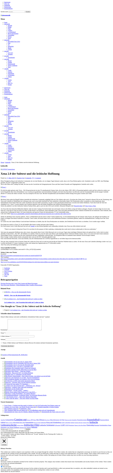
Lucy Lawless (8, 271)
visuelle (6, 68)
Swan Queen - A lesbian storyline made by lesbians (18, 405)
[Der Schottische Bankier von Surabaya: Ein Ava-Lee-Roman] (22, 379)
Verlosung (29, 427)
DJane (34, 420)
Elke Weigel (47, 419)
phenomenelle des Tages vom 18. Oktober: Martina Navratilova (22, 412)
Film (9, 43)
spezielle (6, 59)
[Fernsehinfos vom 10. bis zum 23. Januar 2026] (18, 361)
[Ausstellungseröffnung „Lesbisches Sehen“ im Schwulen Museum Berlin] (25, 395)
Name (3, 333)
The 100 (6, 274)
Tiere (9, 67)
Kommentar (4, 330)
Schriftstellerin (104, 425)
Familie (10, 62)
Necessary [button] (3, 456)
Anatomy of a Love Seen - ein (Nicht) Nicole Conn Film (20, 407)
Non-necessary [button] (5, 465)
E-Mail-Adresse (6, 336)
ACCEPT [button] (13, 435)
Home (2, 162)
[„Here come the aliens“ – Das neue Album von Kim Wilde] (21, 398)
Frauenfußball (93, 419)
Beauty (10, 60)
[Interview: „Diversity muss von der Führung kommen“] (20, 382)
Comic (9, 70)
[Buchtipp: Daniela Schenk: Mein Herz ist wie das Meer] (20, 369)
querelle (6, 51)
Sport (9, 38)
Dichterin (29, 419)
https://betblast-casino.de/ (11, 408)
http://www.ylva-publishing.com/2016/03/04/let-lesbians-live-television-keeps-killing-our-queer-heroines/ (30, 262)
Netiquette (7, 5)
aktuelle (10, 25)
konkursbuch (43, 422)
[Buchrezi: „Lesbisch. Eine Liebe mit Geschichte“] (18, 387)
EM (61, 420)
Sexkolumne (11, 57)
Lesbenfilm (67, 422)
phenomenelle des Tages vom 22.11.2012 (53, 412)
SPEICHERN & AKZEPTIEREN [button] (10, 471)
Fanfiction (7, 268)
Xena (5, 276)
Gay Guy (10, 53)
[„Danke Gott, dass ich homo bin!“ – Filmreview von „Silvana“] (22, 385)
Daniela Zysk (20, 178)
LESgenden (11, 75)
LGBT (63, 425)
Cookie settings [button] (5, 435)
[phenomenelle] (5, 15)
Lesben (63, 422)
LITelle (10, 49)
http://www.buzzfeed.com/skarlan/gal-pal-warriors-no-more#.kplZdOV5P (21, 255)
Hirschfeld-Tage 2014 (14, 41)
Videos (10, 76)
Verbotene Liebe (23, 427)
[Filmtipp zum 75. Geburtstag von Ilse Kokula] (17, 374)
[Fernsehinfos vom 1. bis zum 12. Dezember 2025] (18, 366)
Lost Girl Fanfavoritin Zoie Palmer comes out (47, 405)
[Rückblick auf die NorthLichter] (13, 389)
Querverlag (90, 425)
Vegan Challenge (12, 65)
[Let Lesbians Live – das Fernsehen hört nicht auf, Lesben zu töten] (23, 299)
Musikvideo (71, 425)
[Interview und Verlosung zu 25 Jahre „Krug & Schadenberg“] (22, 377)
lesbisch (73, 422)
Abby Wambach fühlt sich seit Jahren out (15, 410)
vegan (8, 427)
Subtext (6, 273)
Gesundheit (11, 35)
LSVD (67, 425)
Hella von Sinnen (9, 422)
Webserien (11, 46)
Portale (10, 84)
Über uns (6, 4)
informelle (7, 24)
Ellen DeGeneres (54, 420)
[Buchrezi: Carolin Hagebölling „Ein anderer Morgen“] (20, 393)
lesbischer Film (31, 425)
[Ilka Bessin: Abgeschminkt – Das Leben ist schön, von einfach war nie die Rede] (27, 376)
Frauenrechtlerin (104, 420)
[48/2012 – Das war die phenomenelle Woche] (17, 292)
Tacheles (10, 54)
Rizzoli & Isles (78, 206)
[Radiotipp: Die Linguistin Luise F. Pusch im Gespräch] (20, 368)
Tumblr (32, 226)
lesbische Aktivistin (79, 422)
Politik (9, 27)
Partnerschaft (11, 64)
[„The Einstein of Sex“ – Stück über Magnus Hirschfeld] (20, 397)
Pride (9, 29)
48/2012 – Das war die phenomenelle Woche (17, 295)
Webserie (34, 427)
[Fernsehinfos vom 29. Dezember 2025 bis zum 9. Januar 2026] (22, 363)
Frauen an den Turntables (71, 420)
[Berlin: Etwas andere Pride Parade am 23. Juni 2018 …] (20, 392)
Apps (9, 81)
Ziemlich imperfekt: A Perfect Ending (48, 407)
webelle (6, 78)
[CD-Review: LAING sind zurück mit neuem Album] (19, 381)
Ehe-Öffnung (40, 420)
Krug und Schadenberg (53, 422)
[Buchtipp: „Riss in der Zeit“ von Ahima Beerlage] (18, 373)
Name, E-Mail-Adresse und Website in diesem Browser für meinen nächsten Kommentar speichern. (30, 343)
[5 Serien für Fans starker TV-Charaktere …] (17, 384)
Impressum (7, 2)
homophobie (30, 422)
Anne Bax (3, 420)
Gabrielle (6, 269)
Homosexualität (37, 422)
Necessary (6, 458)
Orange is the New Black (80, 425)
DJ (32, 420)
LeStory (10, 30)
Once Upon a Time (90, 206)
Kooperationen (8, 8)
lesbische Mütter (20, 425)
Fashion (10, 72)
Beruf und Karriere (13, 33)
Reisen (10, 37)
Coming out (20, 419)
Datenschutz (7, 7)
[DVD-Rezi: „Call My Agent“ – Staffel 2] (16, 390)
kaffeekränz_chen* (25, 408)
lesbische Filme (86, 422)
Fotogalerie (11, 73)
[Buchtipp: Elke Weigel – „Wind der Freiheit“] (17, 371)
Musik (9, 48)
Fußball (3, 422)
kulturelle (6, 40)
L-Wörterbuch (12, 32)
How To (10, 83)
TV (9, 45)
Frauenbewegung (82, 420)
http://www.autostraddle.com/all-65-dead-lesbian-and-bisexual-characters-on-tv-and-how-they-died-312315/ (41, 213)
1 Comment (37, 178)
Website (3, 339)
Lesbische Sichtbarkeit (46, 425)
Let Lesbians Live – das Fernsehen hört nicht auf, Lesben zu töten (24, 302)
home (5, 22)
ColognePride (9, 420)
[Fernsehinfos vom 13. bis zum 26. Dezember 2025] (19, 365)
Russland (96, 425)
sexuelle (6, 56)
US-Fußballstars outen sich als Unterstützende (42, 410)
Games (10, 80)
